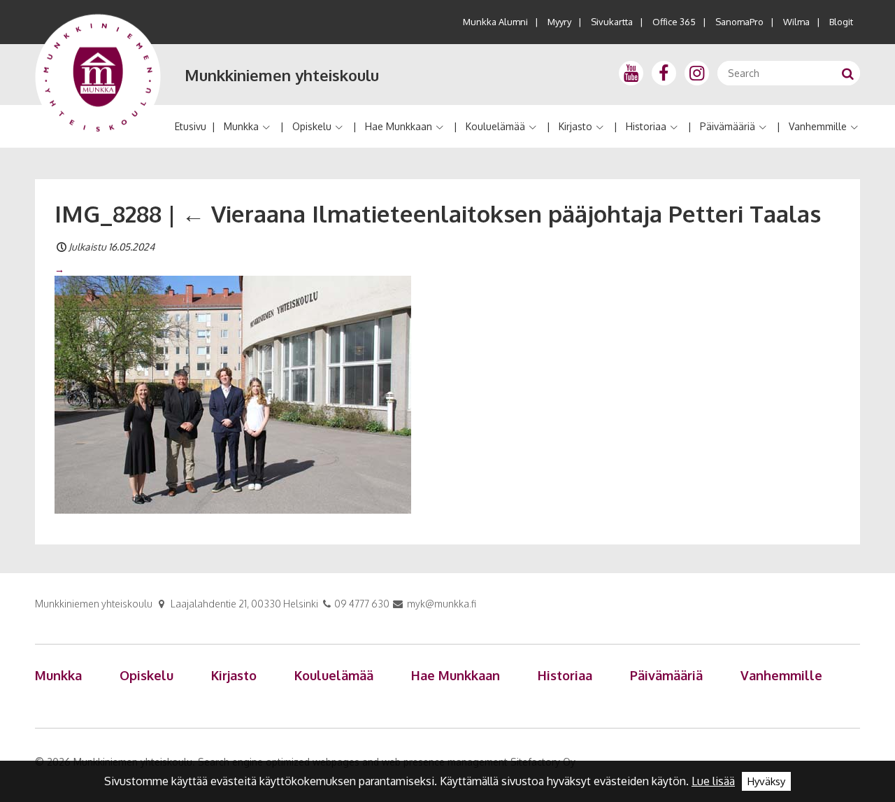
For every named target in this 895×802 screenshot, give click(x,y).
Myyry (559, 21)
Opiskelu (311, 126)
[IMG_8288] (233, 394)
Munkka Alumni (495, 21)
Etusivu (190, 126)
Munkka (241, 126)
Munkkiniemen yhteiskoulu (282, 75)
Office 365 (674, 21)
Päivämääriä (727, 126)
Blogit (841, 21)
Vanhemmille (818, 126)
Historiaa (646, 126)
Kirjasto (575, 126)
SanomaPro (739, 21)
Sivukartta (612, 21)
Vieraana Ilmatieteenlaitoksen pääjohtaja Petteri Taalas (501, 213)
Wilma (796, 21)
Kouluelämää (495, 126)
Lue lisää (713, 781)
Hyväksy (766, 781)
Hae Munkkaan (398, 126)
